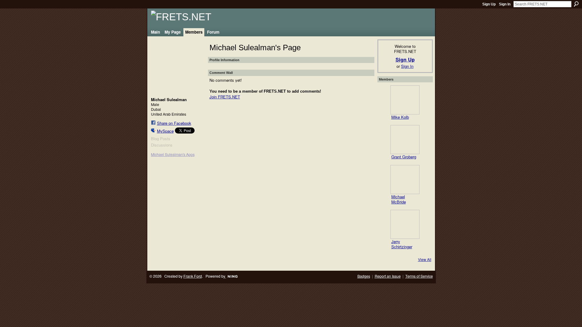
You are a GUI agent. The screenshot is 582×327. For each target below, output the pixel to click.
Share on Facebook (174, 123)
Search (576, 4)
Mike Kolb (400, 117)
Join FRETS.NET (224, 97)
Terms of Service (419, 276)
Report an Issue (388, 276)
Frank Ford (192, 276)
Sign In (504, 4)
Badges (363, 276)
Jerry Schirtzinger (401, 244)
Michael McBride (398, 199)
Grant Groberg (403, 157)
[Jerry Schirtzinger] (405, 224)
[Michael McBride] (405, 179)
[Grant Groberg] (405, 139)
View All (424, 259)
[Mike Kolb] (405, 99)
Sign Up (489, 4)
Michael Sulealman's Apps (173, 154)
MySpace (165, 131)
